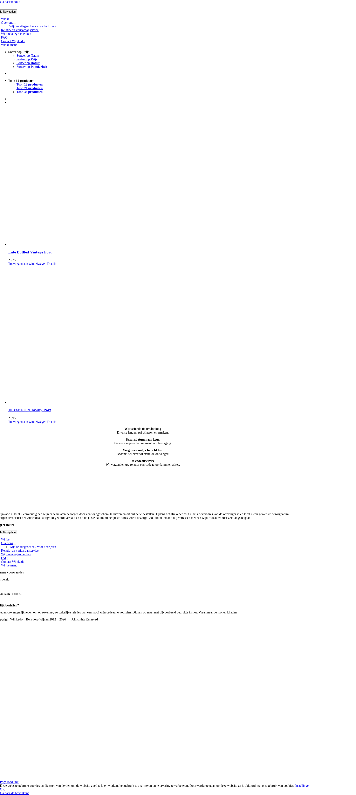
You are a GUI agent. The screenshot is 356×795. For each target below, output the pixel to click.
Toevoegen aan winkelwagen (27, 263)
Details (51, 263)
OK (2, 789)
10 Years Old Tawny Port (29, 410)
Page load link (9, 782)
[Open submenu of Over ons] (14, 23)
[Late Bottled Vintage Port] (182, 177)
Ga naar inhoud (10, 2)
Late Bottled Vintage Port (30, 252)
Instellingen (302, 785)
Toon (29, 84)
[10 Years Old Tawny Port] (182, 335)
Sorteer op (27, 55)
